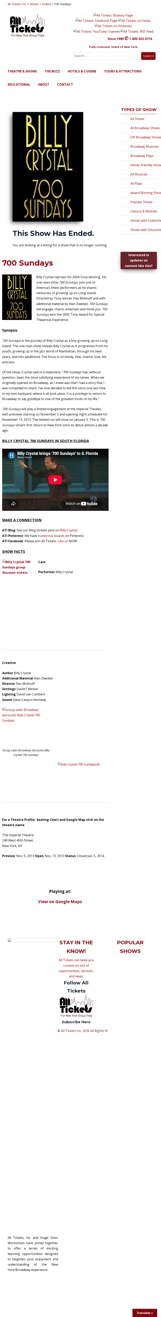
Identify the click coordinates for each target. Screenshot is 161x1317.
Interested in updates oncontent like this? (139, 260)
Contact (65, 84)
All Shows (137, 119)
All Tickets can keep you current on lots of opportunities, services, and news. (76, 991)
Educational (19, 84)
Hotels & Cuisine (82, 71)
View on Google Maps (60, 901)
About (43, 84)
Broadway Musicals (144, 146)
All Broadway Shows (145, 128)
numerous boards (51, 536)
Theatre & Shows (22, 71)
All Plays (136, 183)
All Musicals (138, 174)
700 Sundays (27, 263)
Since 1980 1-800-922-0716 (130, 39)
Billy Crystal (68, 530)
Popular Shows (141, 202)
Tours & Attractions (123, 71)
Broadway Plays (142, 156)
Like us (63, 541)
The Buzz (52, 71)
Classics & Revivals (143, 211)
